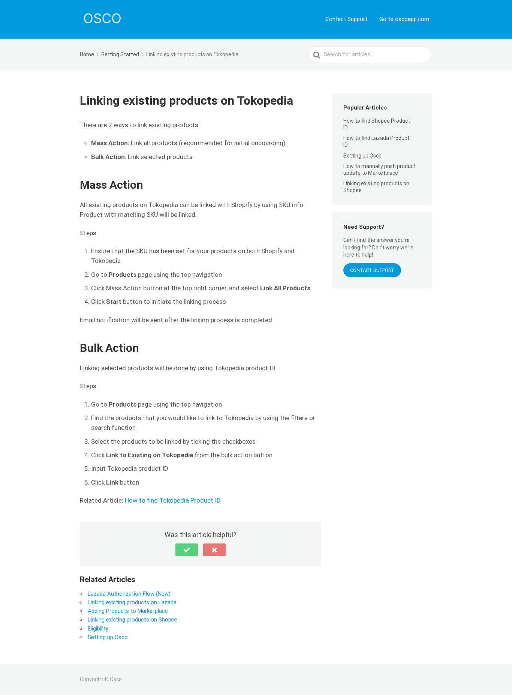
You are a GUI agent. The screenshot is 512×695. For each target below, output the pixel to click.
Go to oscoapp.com (404, 19)
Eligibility (98, 628)
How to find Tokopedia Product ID (173, 500)
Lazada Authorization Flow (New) (129, 593)
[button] (186, 549)
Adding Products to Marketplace (128, 611)
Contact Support (346, 19)
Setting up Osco (108, 637)
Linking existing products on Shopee (132, 619)
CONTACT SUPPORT (372, 270)
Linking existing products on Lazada (132, 602)
